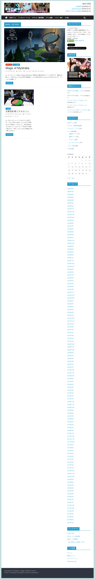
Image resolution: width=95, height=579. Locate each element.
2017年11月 (70, 439)
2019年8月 (70, 378)
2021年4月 (70, 335)
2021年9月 (70, 324)
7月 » (72, 178)
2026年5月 (70, 197)
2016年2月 (70, 499)
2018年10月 (70, 407)
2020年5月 (70, 358)
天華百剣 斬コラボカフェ (17, 111)
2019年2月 (70, 396)
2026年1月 (70, 209)
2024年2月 (70, 258)
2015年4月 (70, 514)
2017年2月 (70, 465)
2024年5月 (70, 252)
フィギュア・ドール (24, 17)
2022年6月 (70, 307)
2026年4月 (70, 200)
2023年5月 (70, 281)
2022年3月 (70, 312)
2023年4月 (70, 283)
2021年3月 (70, 338)
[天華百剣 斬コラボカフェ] (19, 91)
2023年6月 (70, 278)
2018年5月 (70, 422)
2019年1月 (70, 399)
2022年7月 (70, 304)
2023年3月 (70, 286)
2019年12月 (70, 370)
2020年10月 (70, 350)
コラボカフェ (15, 116)
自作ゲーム (12, 17)
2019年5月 (70, 387)
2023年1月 (70, 292)
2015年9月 (70, 511)
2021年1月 (70, 341)
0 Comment (28, 71)
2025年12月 (70, 212)
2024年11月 (70, 240)
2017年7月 (70, 450)
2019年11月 (70, 373)
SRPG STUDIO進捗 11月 (75, 91)
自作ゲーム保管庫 (72, 539)
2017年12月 (70, 436)
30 (86, 173)
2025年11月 (70, 214)
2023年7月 (70, 275)
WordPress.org (71, 561)
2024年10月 (70, 243)
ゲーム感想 (49, 17)
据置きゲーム (73, 134)
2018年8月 (70, 413)
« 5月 (68, 178)
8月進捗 (78, 6)
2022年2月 (70, 315)
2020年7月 (70, 355)
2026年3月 (70, 203)
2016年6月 (70, 488)
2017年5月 (70, 456)
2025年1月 (70, 237)
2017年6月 (70, 453)
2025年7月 (70, 226)
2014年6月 (70, 520)
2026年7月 (70, 191)
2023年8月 (70, 272)
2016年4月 (70, 494)
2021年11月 (70, 321)
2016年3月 (70, 496)
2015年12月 (70, 505)
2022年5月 (70, 309)
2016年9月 (70, 479)
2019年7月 (70, 381)
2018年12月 (70, 401)
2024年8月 (70, 246)
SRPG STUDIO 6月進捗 (73, 11)
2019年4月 (70, 390)
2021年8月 (70, 327)
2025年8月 (70, 223)
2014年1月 (70, 522)
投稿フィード (71, 556)
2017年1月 (70, 468)
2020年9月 (70, 353)
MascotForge (76, 9)
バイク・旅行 (59, 17)
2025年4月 (70, 232)
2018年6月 (70, 419)
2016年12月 (70, 471)
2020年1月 (70, 367)
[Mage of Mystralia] (34, 29)
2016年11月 (70, 473)
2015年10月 (70, 508)
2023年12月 (70, 263)
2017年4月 (70, 459)
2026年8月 (70, 189)
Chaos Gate (70, 533)
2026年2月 (70, 206)
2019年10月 (70, 376)
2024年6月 (70, 249)
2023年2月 (70, 289)
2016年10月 (70, 476)
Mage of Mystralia (17, 68)
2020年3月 (70, 364)
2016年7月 (70, 485)
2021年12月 (70, 318)
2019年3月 (70, 393)
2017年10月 (70, 442)
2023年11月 (70, 266)
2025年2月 (70, 235)
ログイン (69, 553)
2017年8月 (70, 448)
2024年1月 (70, 260)
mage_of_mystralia (39, 71)
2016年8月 (70, 482)
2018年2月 (70, 430)
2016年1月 (70, 502)
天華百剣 (9, 116)
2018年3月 (70, 427)
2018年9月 (70, 410)
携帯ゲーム (72, 137)
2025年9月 (70, 220)
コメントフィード (72, 558)
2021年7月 (70, 330)
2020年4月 (70, 361)
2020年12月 (70, 344)
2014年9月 (70, 517)
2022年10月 (70, 298)
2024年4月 (70, 255)
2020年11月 (70, 347)
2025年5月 (70, 229)
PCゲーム (8, 64)
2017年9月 (70, 445)
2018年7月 (70, 416)
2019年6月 (70, 384)
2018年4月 (70, 425)
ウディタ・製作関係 (38, 17)
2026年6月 (70, 194)
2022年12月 (70, 295)
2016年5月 (70, 491)
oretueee (19, 71)
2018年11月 (70, 404)
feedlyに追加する (79, 40)
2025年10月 (70, 217)
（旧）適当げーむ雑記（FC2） (76, 542)
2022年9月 (70, 301)
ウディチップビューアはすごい (76, 100)
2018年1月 (70, 433)
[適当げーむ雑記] (6, 18)
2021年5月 (70, 332)
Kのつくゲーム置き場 (73, 536)
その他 (67, 17)
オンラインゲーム (74, 142)
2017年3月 (70, 462)
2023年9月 (70, 269)
